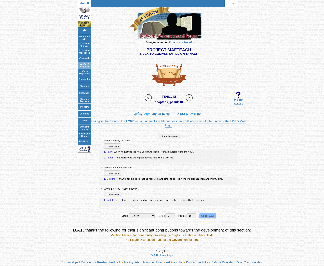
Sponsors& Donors (84, 23)
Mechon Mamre (121, 235)
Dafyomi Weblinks (197, 262)
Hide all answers (169, 136)
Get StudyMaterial (84, 16)
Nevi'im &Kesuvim (84, 65)
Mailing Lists (131, 262)
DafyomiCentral (84, 127)
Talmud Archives (153, 262)
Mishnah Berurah (84, 100)
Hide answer (112, 146)
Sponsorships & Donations (78, 262)
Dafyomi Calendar (222, 262)
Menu (83, 3)
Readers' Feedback (109, 262)
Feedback (84, 141)
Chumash (84, 58)
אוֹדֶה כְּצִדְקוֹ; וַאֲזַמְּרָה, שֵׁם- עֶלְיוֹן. (169, 113)
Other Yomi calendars (250, 262)
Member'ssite (84, 37)
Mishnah (84, 86)
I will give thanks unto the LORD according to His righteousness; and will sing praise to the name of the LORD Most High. (168, 123)
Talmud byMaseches (84, 51)
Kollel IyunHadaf (84, 134)
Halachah (84, 92)
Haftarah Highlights (84, 72)
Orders (84, 120)
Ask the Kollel (174, 262)
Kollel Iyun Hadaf (180, 42)
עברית (231, 3)
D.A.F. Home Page (162, 255)
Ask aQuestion (83, 149)
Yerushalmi (84, 79)
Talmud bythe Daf (84, 44)
